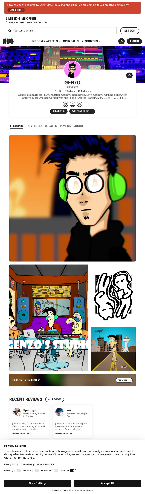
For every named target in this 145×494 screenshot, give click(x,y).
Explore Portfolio (26, 380)
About (78, 126)
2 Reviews (69, 91)
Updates (51, 126)
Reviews (65, 126)
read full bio (120, 98)
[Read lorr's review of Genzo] (73, 421)
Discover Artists (45, 41)
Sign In (134, 41)
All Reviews (54, 399)
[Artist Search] (121, 41)
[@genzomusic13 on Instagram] (72, 104)
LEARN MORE (16, 10)
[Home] (8, 41)
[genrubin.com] (65, 104)
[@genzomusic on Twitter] (79, 104)
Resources (90, 41)
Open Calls (71, 41)
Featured (16, 126)
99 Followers (84, 91)
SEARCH (129, 31)
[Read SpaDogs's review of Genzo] (29, 421)
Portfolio (34, 126)
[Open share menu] (129, 75)
